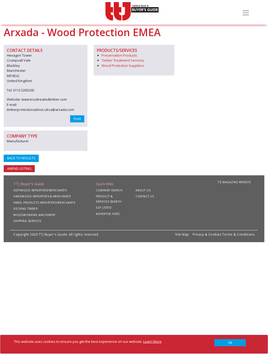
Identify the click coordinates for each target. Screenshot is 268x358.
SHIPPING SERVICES (27, 221)
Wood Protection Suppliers (123, 65)
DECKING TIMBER (25, 208)
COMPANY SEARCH (109, 190)
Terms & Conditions (238, 234)
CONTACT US (145, 196)
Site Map (182, 234)
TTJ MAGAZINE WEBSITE (234, 182)
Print (77, 118)
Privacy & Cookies (207, 234)
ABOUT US (143, 190)
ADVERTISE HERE (108, 214)
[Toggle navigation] (246, 12)
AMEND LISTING (19, 168)
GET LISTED (103, 207)
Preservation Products (119, 55)
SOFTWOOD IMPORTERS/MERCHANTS (39, 190)
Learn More (152, 341)
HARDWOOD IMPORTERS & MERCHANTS (42, 196)
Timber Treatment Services (123, 60)
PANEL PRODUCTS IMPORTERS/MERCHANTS (44, 202)
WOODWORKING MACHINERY (34, 215)
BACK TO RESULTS (21, 158)
